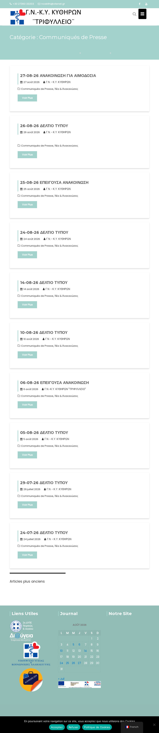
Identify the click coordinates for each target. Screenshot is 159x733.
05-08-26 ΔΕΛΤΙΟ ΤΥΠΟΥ (44, 432)
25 (67, 663)
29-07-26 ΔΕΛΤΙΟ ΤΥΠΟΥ (44, 482)
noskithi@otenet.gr (53, 4)
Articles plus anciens (27, 581)
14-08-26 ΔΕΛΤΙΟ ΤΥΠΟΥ (43, 282)
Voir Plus (27, 98)
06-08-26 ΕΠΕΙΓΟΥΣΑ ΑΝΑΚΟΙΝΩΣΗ (54, 382)
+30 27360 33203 (23, 4)
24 (61, 663)
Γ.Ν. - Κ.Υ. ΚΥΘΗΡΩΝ (58, 82)
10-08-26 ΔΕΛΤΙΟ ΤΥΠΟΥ (43, 332)
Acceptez (57, 727)
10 (61, 651)
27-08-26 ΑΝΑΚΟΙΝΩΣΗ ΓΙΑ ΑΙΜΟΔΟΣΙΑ (58, 75)
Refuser (74, 727)
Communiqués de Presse (37, 89)
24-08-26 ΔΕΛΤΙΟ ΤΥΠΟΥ (44, 232)
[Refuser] (154, 725)
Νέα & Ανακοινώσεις (66, 89)
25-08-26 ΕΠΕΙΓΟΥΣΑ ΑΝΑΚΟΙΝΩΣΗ (54, 182)
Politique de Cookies (97, 727)
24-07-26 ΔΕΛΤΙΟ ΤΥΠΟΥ (44, 532)
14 (85, 651)
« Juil (61, 679)
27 (79, 663)
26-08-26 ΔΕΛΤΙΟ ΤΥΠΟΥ (44, 125)
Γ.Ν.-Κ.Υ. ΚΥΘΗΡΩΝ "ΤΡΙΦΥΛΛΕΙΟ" (65, 389)
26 (73, 663)
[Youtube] (146, 4)
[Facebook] (139, 4)
